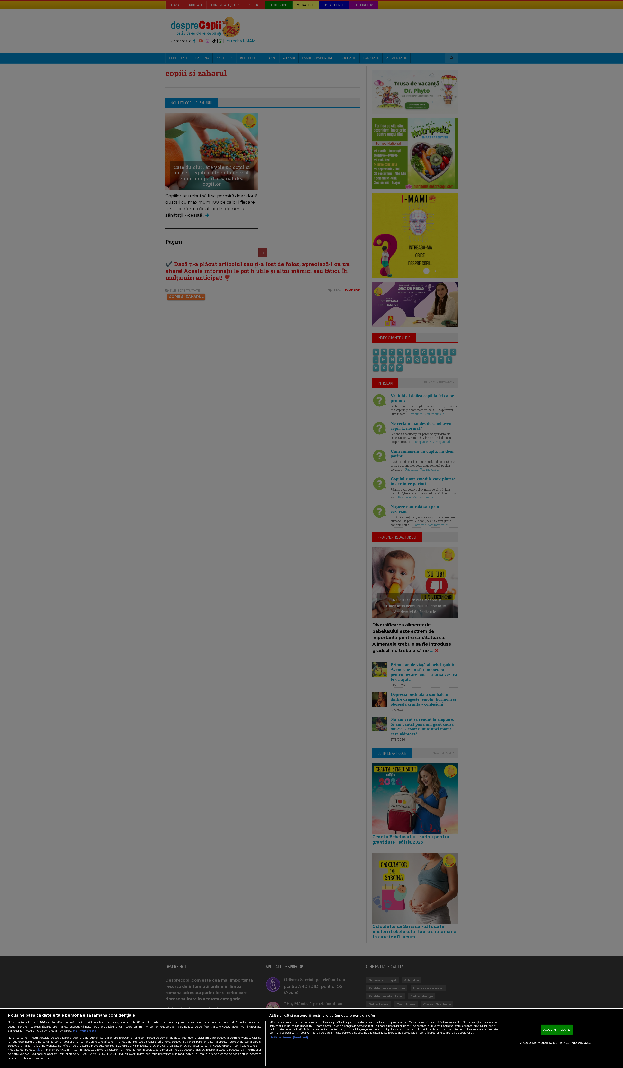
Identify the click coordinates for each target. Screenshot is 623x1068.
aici (38, 1049)
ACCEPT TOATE (556, 1029)
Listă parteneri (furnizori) (288, 1037)
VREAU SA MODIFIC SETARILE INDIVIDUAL (555, 1043)
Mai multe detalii (86, 1030)
